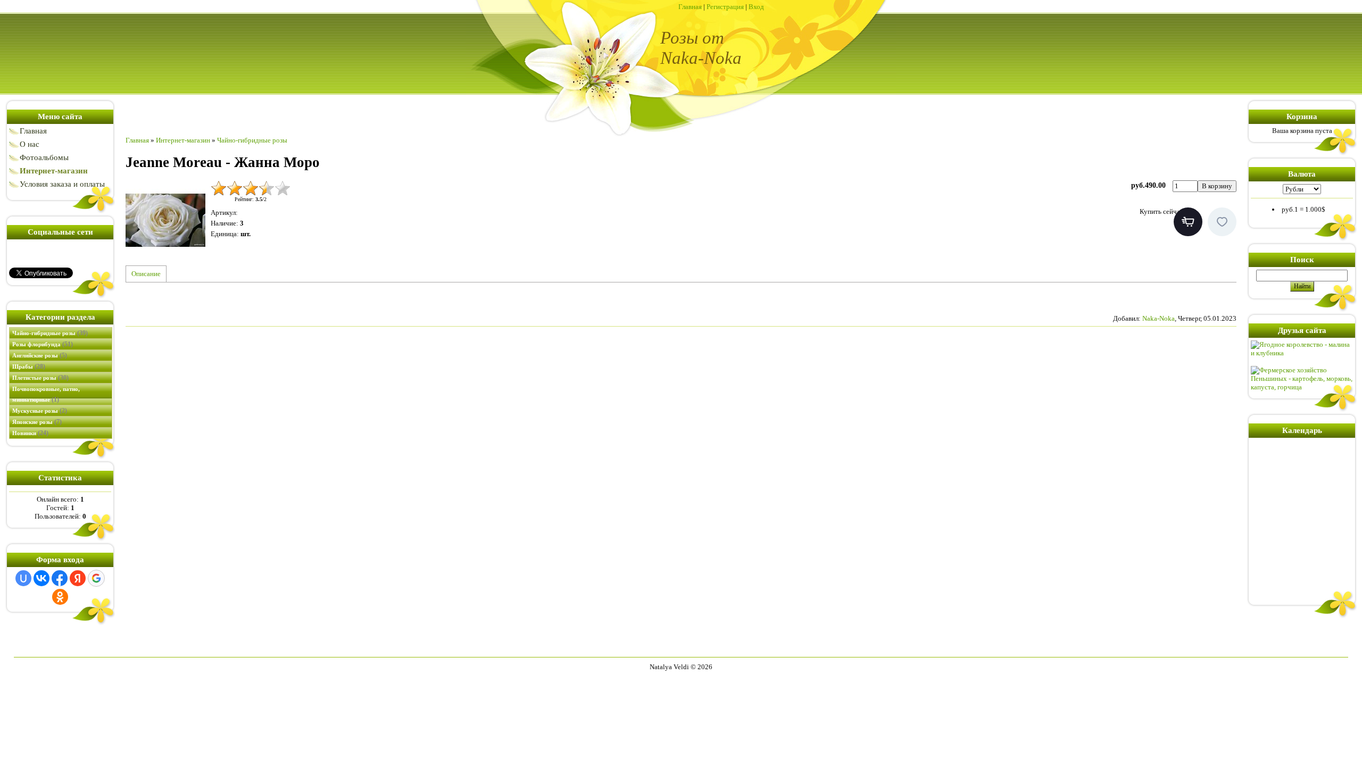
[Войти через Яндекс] (78, 578)
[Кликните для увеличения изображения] (165, 220)
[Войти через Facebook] (60, 578)
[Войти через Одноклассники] (60, 597)
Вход (756, 7)
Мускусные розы (39, 410)
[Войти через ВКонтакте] (41, 578)
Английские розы (39, 355)
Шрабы (28, 366)
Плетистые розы (40, 377)
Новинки (30, 433)
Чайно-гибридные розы (50, 333)
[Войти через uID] (23, 578)
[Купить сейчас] (1188, 221)
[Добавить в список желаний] (1222, 221)
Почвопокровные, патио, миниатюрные (46, 394)
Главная (690, 7)
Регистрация (725, 7)
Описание (146, 274)
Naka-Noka (1158, 318)
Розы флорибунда (42, 344)
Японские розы (37, 422)
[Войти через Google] (96, 578)
